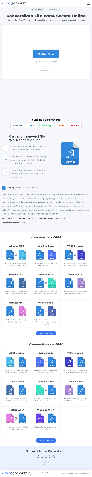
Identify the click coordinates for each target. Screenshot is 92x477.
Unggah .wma (46, 54)
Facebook (17, 126)
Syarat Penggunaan (82, 473)
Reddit (61, 126)
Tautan (54, 62)
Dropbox (42, 62)
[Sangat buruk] (38, 456)
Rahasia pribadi (67, 473)
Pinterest (75, 126)
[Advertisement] (46, 36)
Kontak (56, 473)
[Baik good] (50, 456)
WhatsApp (47, 126)
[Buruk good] (42, 456)
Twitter (31, 126)
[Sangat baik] (54, 456)
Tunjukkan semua (46, 333)
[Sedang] (46, 456)
